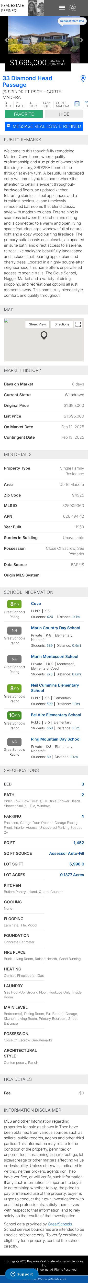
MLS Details (18, 454)
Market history (22, 370)
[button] (6, 39)
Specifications (21, 770)
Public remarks (22, 139)
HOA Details (18, 1079)
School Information (28, 592)
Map (8, 309)
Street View (37, 324)
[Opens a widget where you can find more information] (22, 1274)
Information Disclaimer (32, 1110)
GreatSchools (60, 1224)
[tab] (44, 140)
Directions (62, 324)
